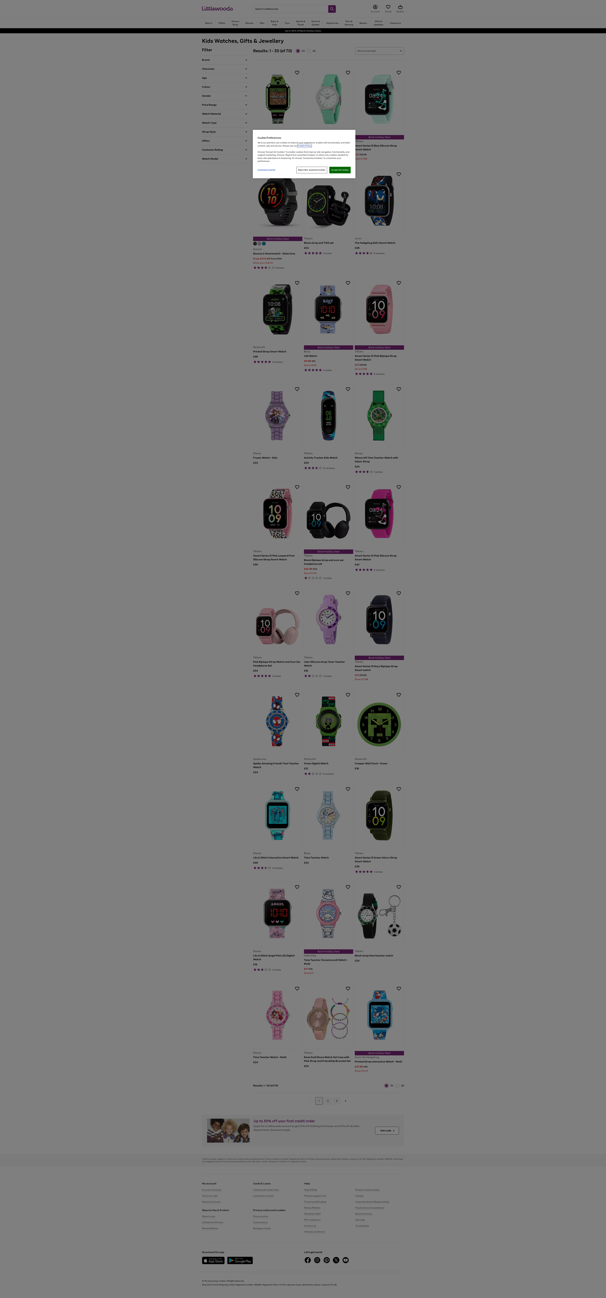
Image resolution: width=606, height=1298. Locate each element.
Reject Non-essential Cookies (311, 170)
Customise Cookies (266, 169)
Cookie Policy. (305, 145)
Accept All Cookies (340, 170)
